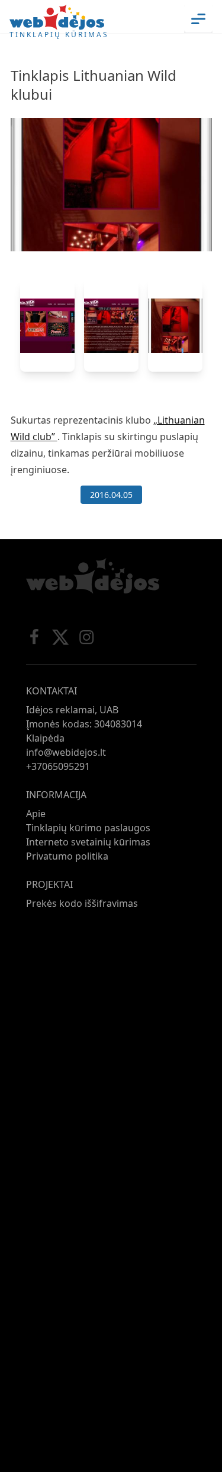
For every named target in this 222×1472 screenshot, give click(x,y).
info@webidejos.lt (66, 752)
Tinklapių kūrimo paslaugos (88, 827)
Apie (36, 813)
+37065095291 (58, 766)
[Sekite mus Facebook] (34, 637)
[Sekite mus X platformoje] (60, 637)
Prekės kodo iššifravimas (82, 903)
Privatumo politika (67, 856)
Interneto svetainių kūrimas (88, 841)
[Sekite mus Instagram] (86, 637)
